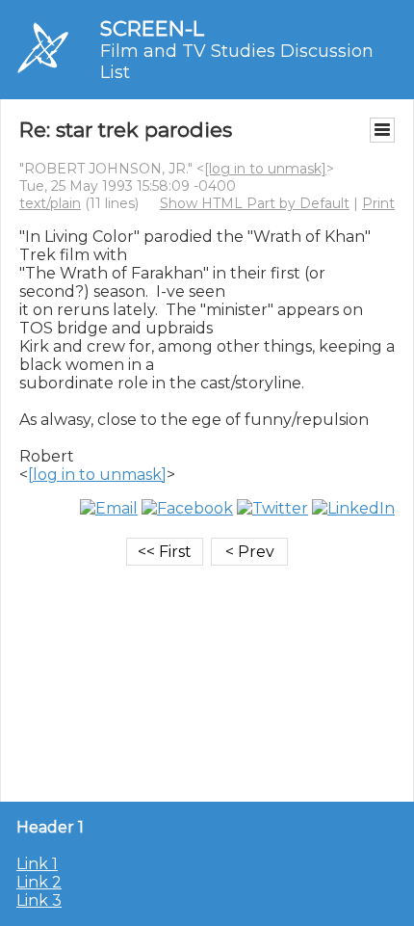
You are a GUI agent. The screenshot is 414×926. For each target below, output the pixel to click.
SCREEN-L (152, 28)
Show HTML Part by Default (254, 203)
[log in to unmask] (265, 168)
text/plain (50, 203)
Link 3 (39, 900)
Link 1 (37, 864)
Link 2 (39, 882)
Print (378, 203)
